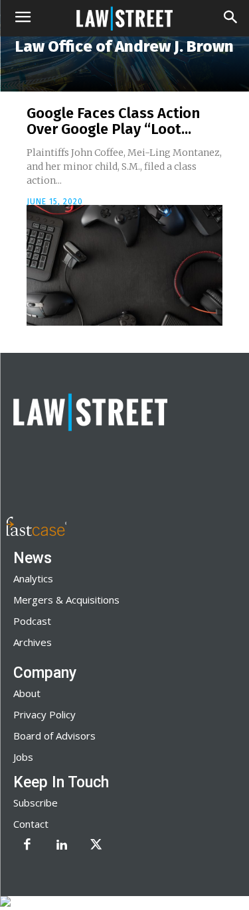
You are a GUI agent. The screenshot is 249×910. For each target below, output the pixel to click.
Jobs (23, 756)
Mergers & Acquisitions (66, 599)
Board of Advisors (54, 735)
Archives (32, 642)
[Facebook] (27, 846)
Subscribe (35, 802)
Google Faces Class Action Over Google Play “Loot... (113, 121)
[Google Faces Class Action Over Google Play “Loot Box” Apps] (124, 265)
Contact (30, 823)
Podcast (32, 620)
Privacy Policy (44, 714)
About (27, 693)
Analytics (33, 578)
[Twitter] (96, 846)
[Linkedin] (62, 846)
